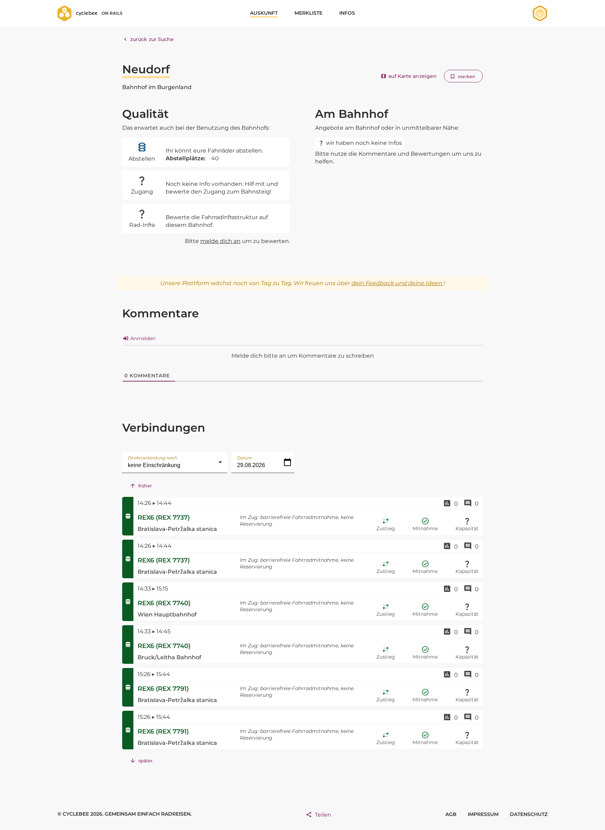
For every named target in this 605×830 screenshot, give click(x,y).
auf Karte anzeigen (412, 76)
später (145, 760)
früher (145, 485)
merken (466, 76)
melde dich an (220, 241)
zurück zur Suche (152, 39)
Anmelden (142, 338)
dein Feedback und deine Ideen (398, 283)
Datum (244, 457)
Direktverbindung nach (152, 457)
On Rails (112, 13)
